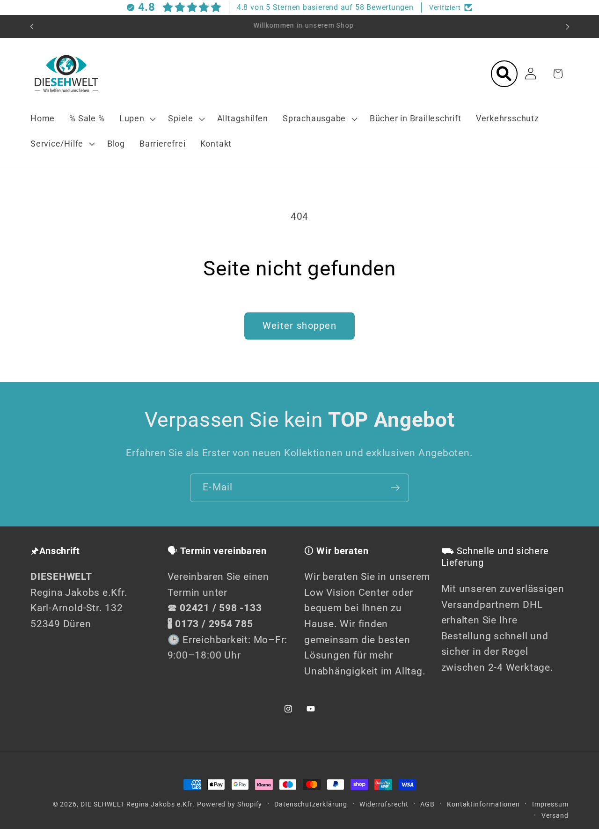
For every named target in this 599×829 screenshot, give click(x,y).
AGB (427, 804)
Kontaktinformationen (483, 804)
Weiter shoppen (299, 325)
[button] (136, 119)
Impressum (550, 804)
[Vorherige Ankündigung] (32, 26)
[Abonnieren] (395, 488)
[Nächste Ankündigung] (567, 26)
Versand (555, 815)
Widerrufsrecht (384, 804)
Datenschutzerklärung (310, 804)
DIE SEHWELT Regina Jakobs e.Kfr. (137, 804)
